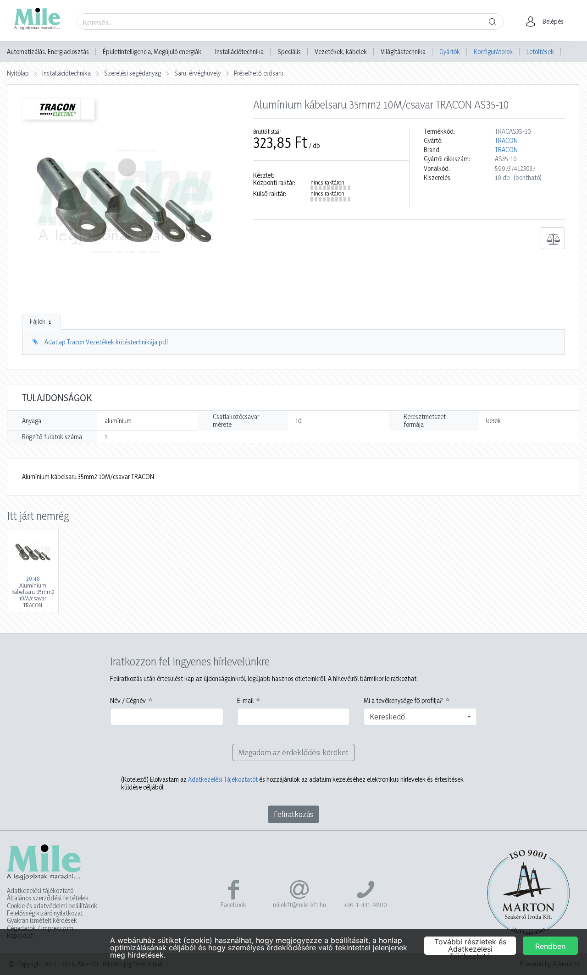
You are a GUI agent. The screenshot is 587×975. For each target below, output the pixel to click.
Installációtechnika (239, 51)
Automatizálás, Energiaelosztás (48, 51)
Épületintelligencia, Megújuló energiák (152, 51)
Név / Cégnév (128, 700)
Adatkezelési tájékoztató (40, 890)
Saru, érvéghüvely (197, 73)
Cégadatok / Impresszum (40, 928)
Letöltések (540, 51)
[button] (547, 21)
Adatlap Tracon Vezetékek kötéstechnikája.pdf (106, 342)
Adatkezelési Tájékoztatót (223, 779)
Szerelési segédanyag (132, 73)
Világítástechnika (403, 51)
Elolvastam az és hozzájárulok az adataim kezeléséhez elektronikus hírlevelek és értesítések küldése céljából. (292, 783)
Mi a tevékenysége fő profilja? (403, 700)
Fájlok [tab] (40, 321)
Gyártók (449, 51)
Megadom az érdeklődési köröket (293, 752)
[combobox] (420, 716)
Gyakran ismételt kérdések (42, 920)
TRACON (506, 140)
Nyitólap (18, 73)
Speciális (289, 51)
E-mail (245, 700)
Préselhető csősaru (258, 73)
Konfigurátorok (493, 51)
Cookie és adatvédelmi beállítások (52, 906)
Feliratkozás (293, 814)
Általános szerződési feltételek (48, 898)
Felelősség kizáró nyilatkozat (45, 913)
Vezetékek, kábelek (341, 51)
